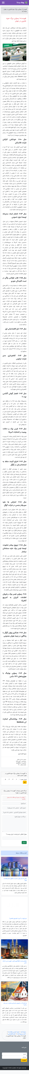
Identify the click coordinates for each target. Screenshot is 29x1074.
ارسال (24, 842)
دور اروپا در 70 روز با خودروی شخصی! (18, 918)
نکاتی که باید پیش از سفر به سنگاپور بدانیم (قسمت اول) (15, 879)
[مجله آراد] (22, 3)
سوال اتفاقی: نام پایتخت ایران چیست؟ (16, 834)
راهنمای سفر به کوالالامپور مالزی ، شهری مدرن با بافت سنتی (14, 962)
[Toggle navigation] (3, 2)
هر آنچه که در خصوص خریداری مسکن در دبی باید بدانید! (15, 1004)
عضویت (24, 1060)
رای (25, 782)
